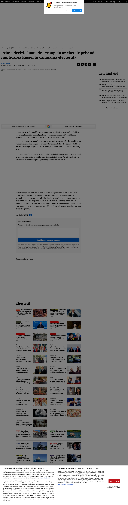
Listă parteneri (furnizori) (65, 484)
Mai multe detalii (45, 478)
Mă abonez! (77, 11)
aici (34, 491)
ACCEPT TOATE (114, 481)
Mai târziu (66, 11)
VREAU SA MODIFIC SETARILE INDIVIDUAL (114, 487)
